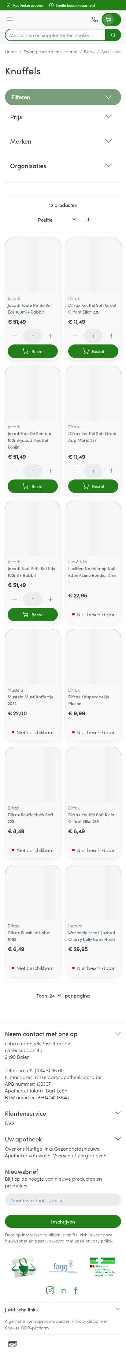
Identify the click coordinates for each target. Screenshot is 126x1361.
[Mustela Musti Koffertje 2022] (32, 656)
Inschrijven (63, 1221)
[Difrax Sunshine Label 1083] (32, 892)
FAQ (9, 1122)
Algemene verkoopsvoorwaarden (37, 1321)
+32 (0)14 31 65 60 (45, 1070)
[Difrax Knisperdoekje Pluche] (93, 656)
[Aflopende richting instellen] (87, 219)
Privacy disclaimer (89, 1321)
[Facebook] (75, 1290)
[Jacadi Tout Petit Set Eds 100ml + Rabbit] (32, 528)
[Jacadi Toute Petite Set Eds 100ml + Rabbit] (32, 265)
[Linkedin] (63, 1290)
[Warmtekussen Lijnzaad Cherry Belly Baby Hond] (93, 892)
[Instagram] (50, 1290)
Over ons (15, 1148)
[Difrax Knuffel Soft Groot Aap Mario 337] (93, 393)
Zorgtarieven (92, 1155)
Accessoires (112, 51)
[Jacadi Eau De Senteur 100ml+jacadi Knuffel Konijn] (32, 393)
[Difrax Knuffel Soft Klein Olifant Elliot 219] (93, 774)
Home (11, 51)
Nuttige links (39, 1148)
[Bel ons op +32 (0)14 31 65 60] (95, 20)
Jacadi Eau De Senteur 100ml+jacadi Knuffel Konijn (30, 440)
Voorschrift (64, 1155)
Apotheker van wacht (28, 1155)
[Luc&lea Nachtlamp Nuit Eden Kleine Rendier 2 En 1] (93, 528)
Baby (89, 51)
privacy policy (98, 1241)
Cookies (12, 1328)
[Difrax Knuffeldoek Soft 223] (32, 774)
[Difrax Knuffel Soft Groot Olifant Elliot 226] (93, 265)
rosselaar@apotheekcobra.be (68, 1076)
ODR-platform (35, 1328)
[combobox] (55, 35)
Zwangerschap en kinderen (50, 51)
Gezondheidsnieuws (76, 1148)
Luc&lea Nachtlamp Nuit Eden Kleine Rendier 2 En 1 (92, 575)
